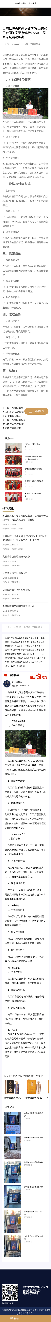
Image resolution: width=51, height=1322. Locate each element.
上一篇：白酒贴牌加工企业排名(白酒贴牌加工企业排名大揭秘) (14, 412)
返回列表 (39, 411)
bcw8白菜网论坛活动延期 (25, 3)
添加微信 (13, 1318)
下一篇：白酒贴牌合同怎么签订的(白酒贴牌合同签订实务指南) (14, 424)
